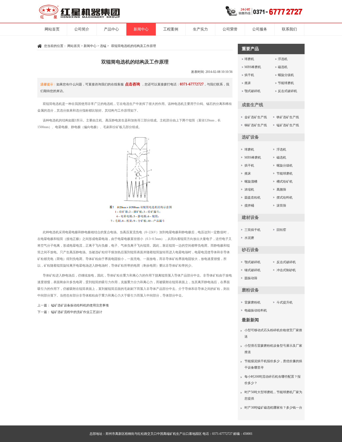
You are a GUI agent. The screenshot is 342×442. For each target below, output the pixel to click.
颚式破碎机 (252, 91)
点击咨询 (132, 84)
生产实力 (200, 29)
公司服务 (259, 29)
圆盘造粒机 (252, 197)
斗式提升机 (285, 302)
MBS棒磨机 (252, 67)
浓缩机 (249, 189)
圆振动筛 (250, 278)
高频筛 (281, 189)
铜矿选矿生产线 (255, 125)
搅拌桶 (249, 205)
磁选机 (282, 67)
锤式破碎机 (252, 270)
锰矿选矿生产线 (288, 125)
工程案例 (170, 29)
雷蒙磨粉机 (252, 302)
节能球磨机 (286, 83)
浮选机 (282, 59)
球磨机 (249, 59)
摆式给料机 (285, 197)
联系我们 (289, 29)
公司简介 (81, 29)
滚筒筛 (281, 205)
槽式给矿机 (285, 181)
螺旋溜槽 (250, 181)
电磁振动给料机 (255, 310)
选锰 (103, 46)
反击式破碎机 (287, 91)
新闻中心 (141, 29)
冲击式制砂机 (286, 270)
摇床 (247, 83)
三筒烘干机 (252, 230)
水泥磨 (249, 238)
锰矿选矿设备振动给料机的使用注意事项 (80, 305)
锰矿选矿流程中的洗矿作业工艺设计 (76, 312)
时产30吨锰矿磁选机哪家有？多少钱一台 (273, 407)
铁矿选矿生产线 (288, 117)
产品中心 (111, 29)
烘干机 (249, 75)
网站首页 (52, 29)
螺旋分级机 (286, 75)
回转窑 (281, 230)
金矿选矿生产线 (255, 117)
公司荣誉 (230, 29)
